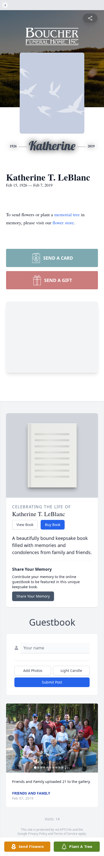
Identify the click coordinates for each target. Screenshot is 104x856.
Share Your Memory (33, 596)
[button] (52, 738)
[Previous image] (11, 738)
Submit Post (52, 682)
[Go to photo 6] (50, 767)
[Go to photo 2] (38, 767)
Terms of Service (65, 833)
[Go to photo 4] (44, 767)
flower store (63, 223)
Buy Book (52, 524)
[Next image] (93, 738)
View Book (24, 524)
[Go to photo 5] (47, 767)
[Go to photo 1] (35, 767)
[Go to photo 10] (63, 767)
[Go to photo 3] (41, 767)
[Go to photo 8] (57, 767)
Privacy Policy (37, 833)
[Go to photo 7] (54, 767)
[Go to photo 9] (60, 767)
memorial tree (67, 214)
